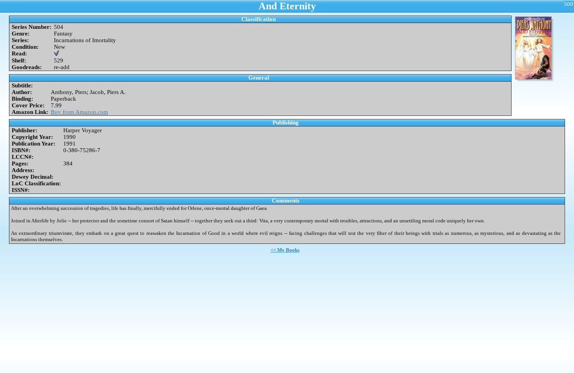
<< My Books (285, 250)
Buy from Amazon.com (79, 112)
